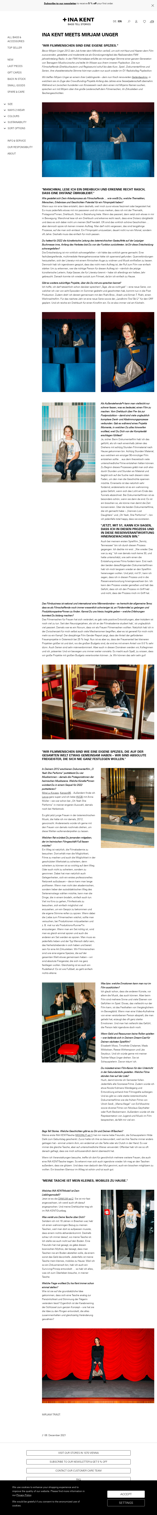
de (114, 17)
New (10, 55)
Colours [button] (13, 112)
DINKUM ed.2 (65, 1194)
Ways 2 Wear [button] (16, 106)
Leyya (45, 792)
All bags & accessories (16, 35)
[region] (78, 1497)
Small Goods (16, 81)
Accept (126, 1494)
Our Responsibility (20, 143)
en (120, 17)
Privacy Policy (23, 1495)
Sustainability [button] (17, 118)
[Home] (78, 17)
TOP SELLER (15, 43)
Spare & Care (16, 87)
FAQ (78, 1475)
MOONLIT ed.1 (84, 1131)
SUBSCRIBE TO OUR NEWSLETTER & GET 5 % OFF (78, 1457)
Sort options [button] (16, 124)
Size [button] (10, 100)
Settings (126, 1503)
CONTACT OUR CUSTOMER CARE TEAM (78, 1466)
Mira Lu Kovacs (50, 788)
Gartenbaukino (139, 73)
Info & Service (17, 136)
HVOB (79, 792)
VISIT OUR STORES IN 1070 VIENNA (78, 1448)
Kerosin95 (65, 788)
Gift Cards (15, 68)
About (12, 149)
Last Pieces (15, 62)
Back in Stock (17, 75)
